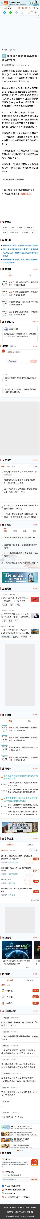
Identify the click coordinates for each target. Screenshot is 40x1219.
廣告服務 (10, 1212)
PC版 (6, 1207)
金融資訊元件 (20, 1212)
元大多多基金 (6, 879)
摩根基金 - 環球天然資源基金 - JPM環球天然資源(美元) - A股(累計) (16, 857)
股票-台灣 (12, 883)
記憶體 (10, 990)
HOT (10, 282)
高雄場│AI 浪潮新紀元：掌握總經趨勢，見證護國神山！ (23, 313)
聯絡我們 (30, 1212)
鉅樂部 (27, 1207)
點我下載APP (26, 193)
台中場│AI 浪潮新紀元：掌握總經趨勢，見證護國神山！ (23, 283)
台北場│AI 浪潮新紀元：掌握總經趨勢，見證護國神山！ (23, 293)
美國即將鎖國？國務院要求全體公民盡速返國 (20, 379)
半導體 (10, 1003)
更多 (33, 232)
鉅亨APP (13, 1207)
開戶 (36, 871)
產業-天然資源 (13, 862)
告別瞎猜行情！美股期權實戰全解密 (19, 189)
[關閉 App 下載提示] (2, 3)
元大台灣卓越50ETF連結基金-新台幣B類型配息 (17, 890)
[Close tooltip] (33, 18)
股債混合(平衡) (13, 874)
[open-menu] (2, 8)
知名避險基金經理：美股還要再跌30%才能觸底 (20, 245)
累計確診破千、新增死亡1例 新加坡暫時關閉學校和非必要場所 (20, 390)
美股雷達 (12, 594)
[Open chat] (35, 12)
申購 (36, 859)
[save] (29, 12)
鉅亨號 (20, 1207)
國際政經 (12, 50)
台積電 (10, 996)
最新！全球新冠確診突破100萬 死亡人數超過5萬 (20, 249)
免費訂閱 (34, 1179)
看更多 (35, 269)
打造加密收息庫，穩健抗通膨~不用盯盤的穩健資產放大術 (23, 303)
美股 (5, 50)
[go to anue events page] (30, 8)
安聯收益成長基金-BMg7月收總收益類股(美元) (16, 869)
